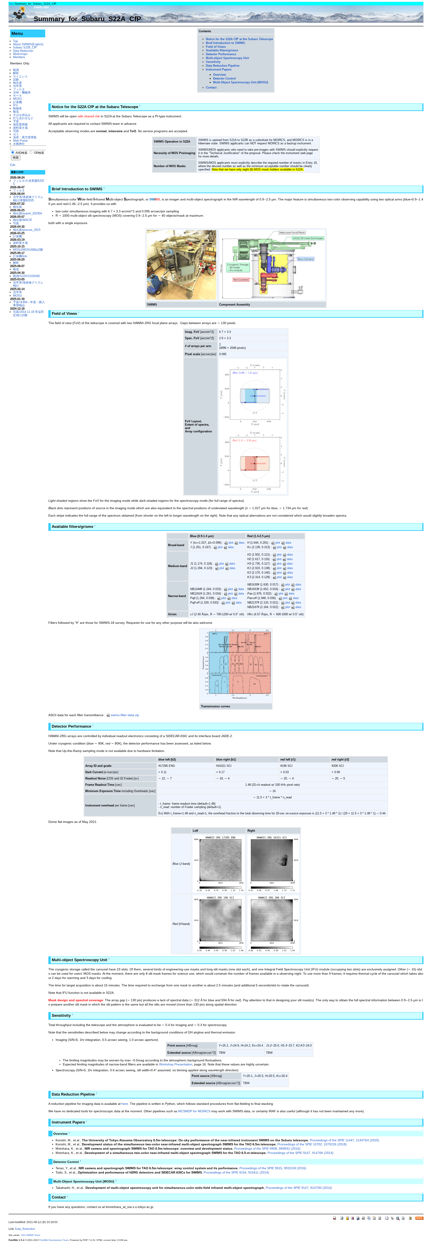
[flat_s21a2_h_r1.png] (219, 923)
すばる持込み (22, 115)
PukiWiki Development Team (54, 1240)
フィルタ (19, 89)
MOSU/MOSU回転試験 (28, 249)
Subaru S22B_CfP (25, 47)
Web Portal (20, 140)
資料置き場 (20, 127)
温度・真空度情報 (24, 137)
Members (19, 57)
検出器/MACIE (22, 220)
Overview (219, 74)
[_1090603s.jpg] (181, 264)
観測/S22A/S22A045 (26, 276)
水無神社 (19, 143)
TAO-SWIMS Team (30, 1235)
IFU (15, 105)
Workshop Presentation (175, 1064)
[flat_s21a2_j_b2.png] (219, 863)
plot (231, 542)
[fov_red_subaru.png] (253, 459)
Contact (211, 87)
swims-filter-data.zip (125, 715)
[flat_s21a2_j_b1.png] (273, 863)
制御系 (17, 108)
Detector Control (224, 78)
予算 (16, 121)
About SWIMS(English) (28, 44)
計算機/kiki (20, 256)
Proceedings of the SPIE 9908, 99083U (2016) (267, 1148)
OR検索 (38, 152)
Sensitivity (213, 62)
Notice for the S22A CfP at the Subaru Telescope (239, 39)
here (125, 1104)
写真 (16, 131)
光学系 (17, 86)
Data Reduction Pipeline (222, 65)
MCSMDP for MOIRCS (194, 1111)
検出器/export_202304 (27, 213)
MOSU (17, 98)
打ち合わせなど (23, 118)
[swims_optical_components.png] (272, 264)
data (241, 542)
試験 (16, 79)
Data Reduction (23, 50)
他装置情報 (20, 124)
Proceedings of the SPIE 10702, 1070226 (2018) (312, 1144)
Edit (12, 165)
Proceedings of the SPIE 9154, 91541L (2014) (236, 1172)
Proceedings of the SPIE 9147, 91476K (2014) (300, 1153)
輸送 (16, 111)
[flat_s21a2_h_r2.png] (273, 923)
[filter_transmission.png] (236, 665)
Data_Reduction (25, 1229)
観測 (16, 70)
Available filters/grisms (222, 50)
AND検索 (21, 152)
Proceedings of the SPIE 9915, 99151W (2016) (272, 1168)
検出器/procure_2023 (26, 230)
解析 (16, 73)
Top (11, 3)
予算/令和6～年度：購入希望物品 (29, 303)
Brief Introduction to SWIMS (225, 43)
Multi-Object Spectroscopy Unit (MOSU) (240, 82)
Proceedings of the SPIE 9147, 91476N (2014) (299, 1188)
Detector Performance (221, 54)
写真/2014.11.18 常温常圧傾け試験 (28, 313)
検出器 (17, 82)
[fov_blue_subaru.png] (253, 392)
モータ (17, 95)
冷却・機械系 (22, 92)
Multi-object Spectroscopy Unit (227, 58)
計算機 (17, 102)
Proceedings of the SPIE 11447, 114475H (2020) (344, 1140)
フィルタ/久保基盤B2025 (28, 182)
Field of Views (216, 46)
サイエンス (20, 76)
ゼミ (16, 134)
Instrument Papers (219, 69)
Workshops (20, 54)
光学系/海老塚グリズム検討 (28, 284)
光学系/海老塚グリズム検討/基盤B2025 (28, 198)
